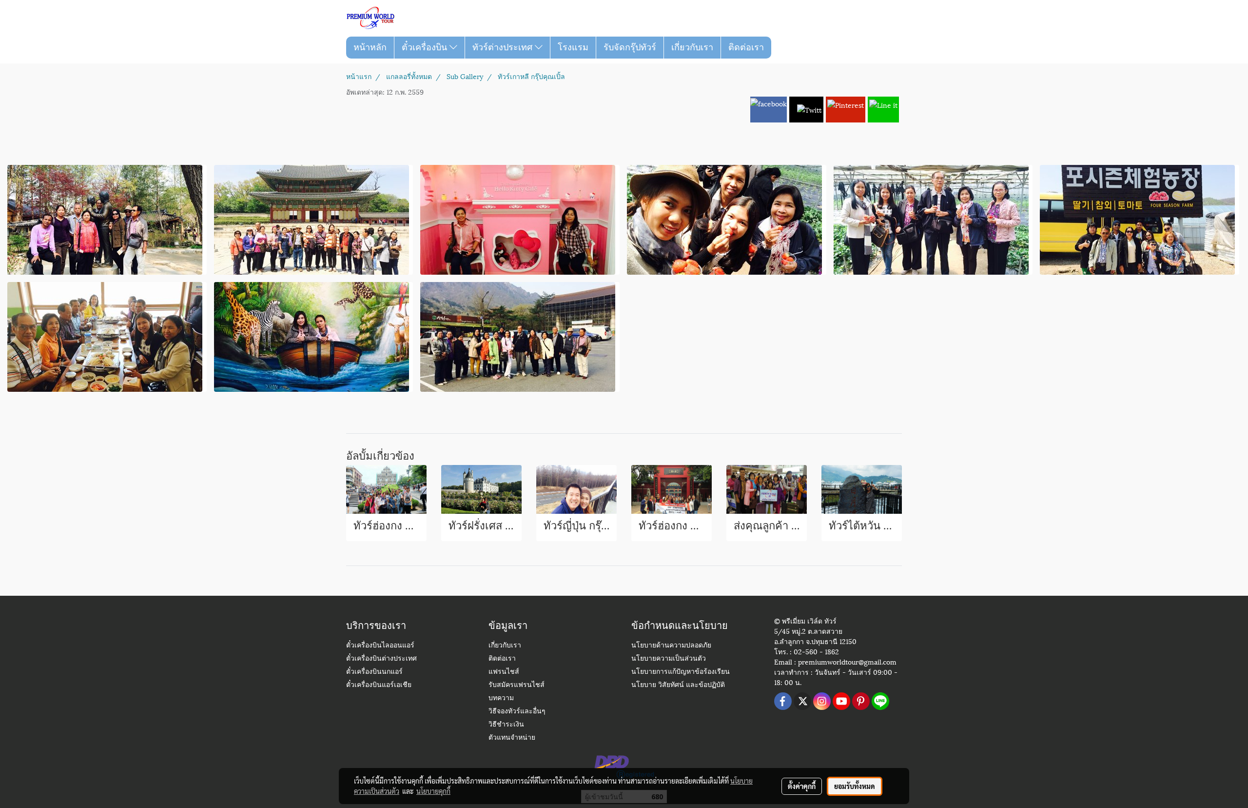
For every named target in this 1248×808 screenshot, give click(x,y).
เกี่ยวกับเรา (692, 47)
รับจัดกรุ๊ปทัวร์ (630, 47)
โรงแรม (573, 47)
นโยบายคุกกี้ (433, 791)
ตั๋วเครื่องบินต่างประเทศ (381, 659)
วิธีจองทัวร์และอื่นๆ (517, 711)
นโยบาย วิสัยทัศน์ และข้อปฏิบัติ (678, 685)
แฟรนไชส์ (503, 672)
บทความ (501, 698)
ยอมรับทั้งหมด (854, 786)
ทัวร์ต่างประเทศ (503, 47)
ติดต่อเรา (746, 47)
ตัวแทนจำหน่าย (511, 738)
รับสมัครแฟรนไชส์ (516, 685)
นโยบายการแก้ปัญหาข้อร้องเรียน (680, 672)
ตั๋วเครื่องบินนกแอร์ (374, 672)
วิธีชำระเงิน (506, 724)
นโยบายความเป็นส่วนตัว (668, 659)
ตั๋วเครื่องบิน (425, 47)
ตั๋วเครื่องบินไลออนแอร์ (380, 645)
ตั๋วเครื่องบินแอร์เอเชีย (378, 685)
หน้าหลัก (370, 47)
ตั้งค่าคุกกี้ (802, 786)
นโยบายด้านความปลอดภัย (671, 645)
